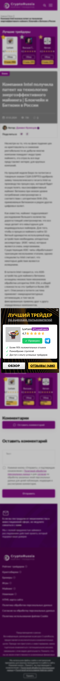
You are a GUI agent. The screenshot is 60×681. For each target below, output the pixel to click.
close (57, 310)
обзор (14, 366)
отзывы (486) (42, 366)
